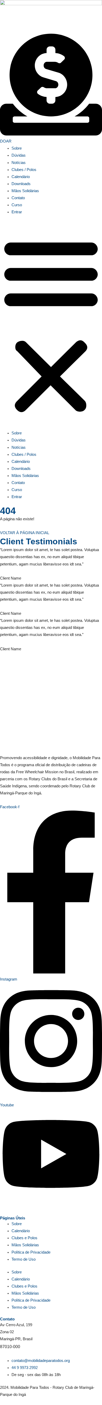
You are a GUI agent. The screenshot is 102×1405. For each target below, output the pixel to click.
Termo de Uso (24, 1259)
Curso (17, 205)
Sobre (17, 148)
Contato (18, 198)
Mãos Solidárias (25, 191)
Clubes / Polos (24, 170)
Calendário (21, 177)
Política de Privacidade (31, 1252)
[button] (51, 325)
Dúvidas (19, 155)
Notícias (19, 163)
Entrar (17, 212)
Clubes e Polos (24, 1238)
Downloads (21, 184)
